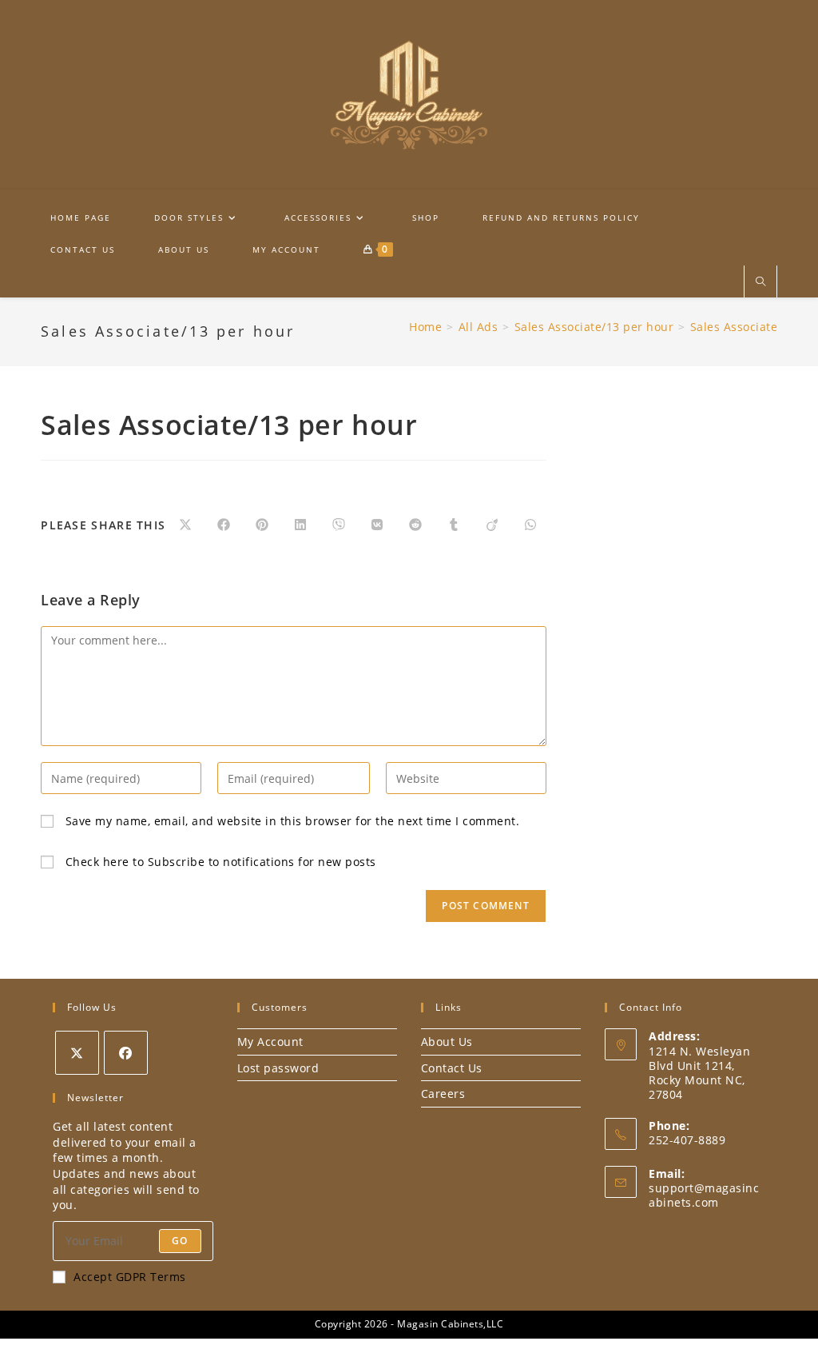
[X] (77, 1053)
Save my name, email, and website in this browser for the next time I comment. (293, 820)
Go (180, 1240)
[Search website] (760, 282)
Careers (443, 1093)
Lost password (278, 1068)
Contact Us (451, 1068)
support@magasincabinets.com (704, 1195)
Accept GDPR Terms (129, 1276)
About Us (447, 1041)
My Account (270, 1041)
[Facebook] (126, 1053)
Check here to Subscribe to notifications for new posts (219, 861)
